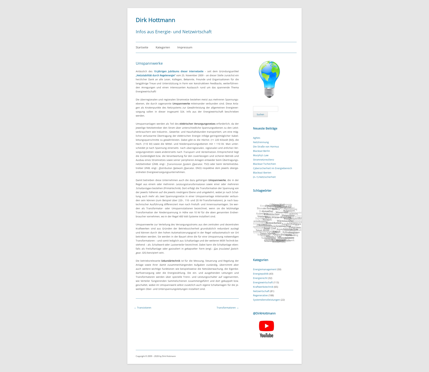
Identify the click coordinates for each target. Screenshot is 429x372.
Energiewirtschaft (263, 282)
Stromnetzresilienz (263, 159)
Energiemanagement (265, 269)
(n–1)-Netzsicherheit (264, 177)
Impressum (184, 47)
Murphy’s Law (260, 155)
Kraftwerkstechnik (263, 286)
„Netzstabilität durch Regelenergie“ (156, 75)
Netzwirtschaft (261, 291)
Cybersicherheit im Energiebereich (272, 168)
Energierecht (260, 278)
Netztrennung (261, 142)
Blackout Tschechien (264, 163)
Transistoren (142, 307)
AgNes (256, 137)
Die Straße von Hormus (266, 146)
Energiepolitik (260, 273)
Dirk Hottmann (155, 20)
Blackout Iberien (262, 172)
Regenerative (260, 295)
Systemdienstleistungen (266, 299)
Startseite (142, 47)
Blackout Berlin (261, 150)
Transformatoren (228, 307)
